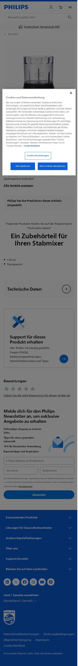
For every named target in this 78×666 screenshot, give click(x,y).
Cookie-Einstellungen (37, 158)
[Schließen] (68, 93)
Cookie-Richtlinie (23, 148)
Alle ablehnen (21, 169)
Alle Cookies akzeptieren (51, 169)
